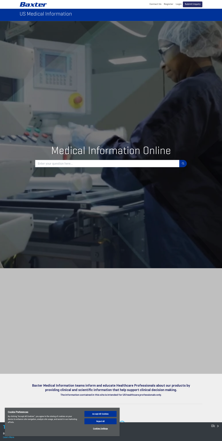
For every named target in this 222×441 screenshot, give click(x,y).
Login (179, 4)
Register (168, 4)
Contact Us (155, 4)
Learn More (8, 437)
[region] (62, 422)
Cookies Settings (100, 428)
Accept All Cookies (100, 414)
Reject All (100, 421)
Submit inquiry (192, 4)
